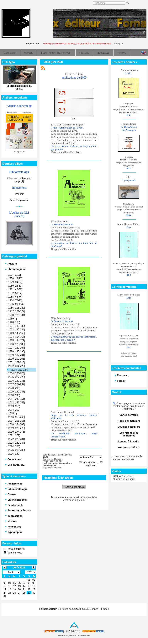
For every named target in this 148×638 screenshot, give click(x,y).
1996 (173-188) (16, 344)
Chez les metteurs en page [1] (19, 180)
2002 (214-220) (16, 366)
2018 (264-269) (16, 424)
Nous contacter (15, 548)
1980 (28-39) (15, 285)
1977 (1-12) (14, 274)
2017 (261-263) (16, 420)
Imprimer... (91, 465)
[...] (99, 36)
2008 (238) (14, 388)
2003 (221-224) (19, 369)
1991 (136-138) (16, 325)
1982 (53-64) (15, 293)
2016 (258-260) (16, 417)
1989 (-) (12, 318)
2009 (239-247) (16, 391)
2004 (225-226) (16, 373)
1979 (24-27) (15, 282)
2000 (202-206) (16, 358)
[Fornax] (16, 36)
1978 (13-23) (15, 278)
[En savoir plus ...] (93, 631)
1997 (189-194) (16, 347)
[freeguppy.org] (54, 631)
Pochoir (19, 193)
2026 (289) (14, 453)
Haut (74, 626)
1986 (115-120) (16, 307)
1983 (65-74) (15, 296)
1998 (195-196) (16, 351)
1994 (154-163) (16, 336)
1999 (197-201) (16, 355)
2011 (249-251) (16, 398)
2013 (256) (14, 406)
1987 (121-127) (16, 311)
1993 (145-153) (16, 333)
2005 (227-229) (16, 377)
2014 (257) (14, 409)
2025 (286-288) (16, 450)
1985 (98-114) (16, 304)
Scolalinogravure (19, 200)
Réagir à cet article (74, 486)
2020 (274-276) (16, 431)
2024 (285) (14, 446)
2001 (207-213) (16, 362)
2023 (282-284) (16, 442)
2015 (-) (12, 413)
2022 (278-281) (16, 439)
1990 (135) (14, 322)
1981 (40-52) (15, 289)
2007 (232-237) (16, 384)
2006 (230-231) (16, 380)
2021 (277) (14, 435)
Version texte (14, 552)
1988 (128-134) (16, 315)
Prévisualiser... (90, 462)
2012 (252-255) (16, 402)
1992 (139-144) (16, 329)
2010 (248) (14, 395)
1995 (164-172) (16, 340)
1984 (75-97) (15, 300)
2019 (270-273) (16, 428)
